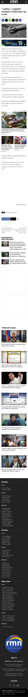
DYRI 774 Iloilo (5, 499)
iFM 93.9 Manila (6, 541)
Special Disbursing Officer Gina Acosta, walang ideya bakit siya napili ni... (12, 470)
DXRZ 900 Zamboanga (7, 525)
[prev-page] (2, 267)
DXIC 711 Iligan (5, 518)
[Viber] (20, 20)
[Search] (26, 2)
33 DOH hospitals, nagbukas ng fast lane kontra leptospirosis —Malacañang (18, 254)
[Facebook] (2, 20)
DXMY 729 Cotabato (7, 511)
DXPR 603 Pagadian (6, 522)
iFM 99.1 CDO (5, 563)
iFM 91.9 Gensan (6, 566)
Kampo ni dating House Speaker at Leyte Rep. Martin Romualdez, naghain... (13, 386)
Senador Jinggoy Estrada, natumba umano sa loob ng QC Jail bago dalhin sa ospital (18, 261)
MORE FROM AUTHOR (7, 239)
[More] (18, 218)
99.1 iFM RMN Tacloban (7, 555)
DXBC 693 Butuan (6, 508)
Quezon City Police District (11, 212)
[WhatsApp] (9, 20)
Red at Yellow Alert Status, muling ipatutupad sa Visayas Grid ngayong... (12, 366)
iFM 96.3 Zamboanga (7, 567)
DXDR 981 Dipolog (6, 514)
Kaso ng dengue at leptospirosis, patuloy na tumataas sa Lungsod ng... (13, 407)
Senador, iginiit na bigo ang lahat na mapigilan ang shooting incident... (11, 428)
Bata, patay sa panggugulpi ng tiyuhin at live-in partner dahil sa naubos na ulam (20, 230)
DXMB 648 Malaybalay (7, 521)
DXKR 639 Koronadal (7, 519)
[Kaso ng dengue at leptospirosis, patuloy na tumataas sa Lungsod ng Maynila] (14, 399)
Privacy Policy (11, 694)
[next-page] (5, 267)
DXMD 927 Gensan (6, 516)
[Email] (13, 20)
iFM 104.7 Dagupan (6, 538)
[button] (2, 2)
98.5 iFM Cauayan (6, 544)
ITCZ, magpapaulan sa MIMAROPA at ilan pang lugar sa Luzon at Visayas (7, 230)
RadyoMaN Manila (5, 17)
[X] (6, 20)
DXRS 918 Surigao (6, 524)
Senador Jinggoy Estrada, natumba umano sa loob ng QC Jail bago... (13, 449)
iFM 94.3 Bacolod (6, 550)
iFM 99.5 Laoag (5, 539)
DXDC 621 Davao (6, 513)
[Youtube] (18, 685)
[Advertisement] (14, 186)
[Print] (16, 20)
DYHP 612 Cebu (6, 497)
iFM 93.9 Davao (5, 564)
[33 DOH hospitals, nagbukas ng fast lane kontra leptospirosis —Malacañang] (5, 254)
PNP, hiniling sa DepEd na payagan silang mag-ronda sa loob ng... (13, 345)
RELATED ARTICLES (6, 237)
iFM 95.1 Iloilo (5, 553)
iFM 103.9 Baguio (6, 536)
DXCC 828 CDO (5, 510)
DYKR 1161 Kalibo (6, 500)
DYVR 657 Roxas (6, 502)
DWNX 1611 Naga (6, 489)
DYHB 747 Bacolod (6, 496)
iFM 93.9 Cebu (5, 552)
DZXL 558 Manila (6, 488)
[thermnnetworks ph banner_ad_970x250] (14, 43)
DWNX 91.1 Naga (6, 542)
